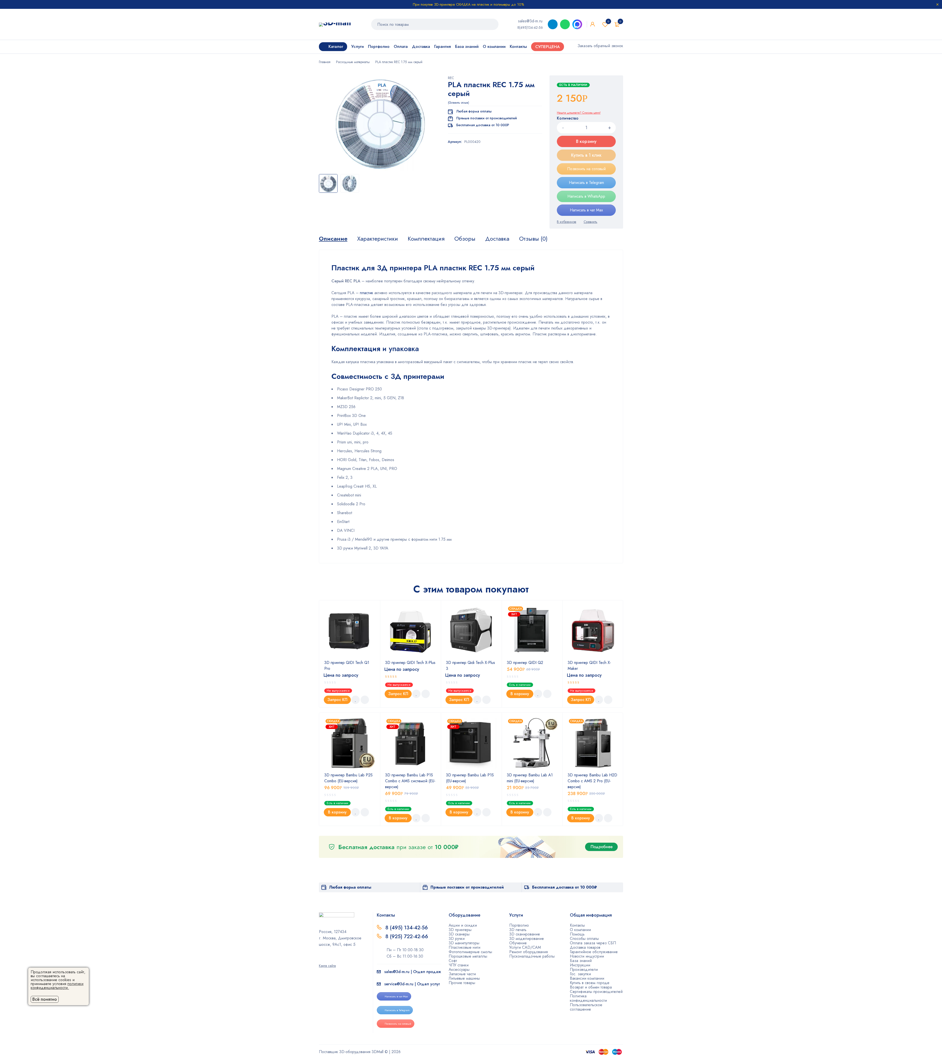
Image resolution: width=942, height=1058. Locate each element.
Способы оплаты (584, 938)
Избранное (608, 21)
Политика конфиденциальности (588, 998)
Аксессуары (459, 969)
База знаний (581, 960)
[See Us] (328, 958)
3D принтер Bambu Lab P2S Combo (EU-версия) (348, 778)
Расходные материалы (353, 61)
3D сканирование (524, 934)
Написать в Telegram (586, 182)
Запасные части (462, 974)
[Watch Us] (320, 958)
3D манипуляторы (464, 943)
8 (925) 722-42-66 (407, 936)
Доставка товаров (585, 947)
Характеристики (377, 238)
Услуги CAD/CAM (525, 947)
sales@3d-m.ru (530, 21)
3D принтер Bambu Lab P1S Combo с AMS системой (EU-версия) (410, 781)
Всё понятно (44, 999)
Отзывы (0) (533, 238)
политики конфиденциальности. (57, 985)
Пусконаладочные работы (532, 956)
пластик (366, 293)
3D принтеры (460, 930)
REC (451, 77)
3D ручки (457, 938)
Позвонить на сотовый (586, 169)
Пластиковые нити (464, 947)
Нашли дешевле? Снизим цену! (579, 112)
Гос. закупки (580, 974)
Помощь (577, 934)
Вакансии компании (587, 978)
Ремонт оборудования (528, 952)
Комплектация (426, 238)
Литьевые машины (464, 978)
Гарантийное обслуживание (594, 952)
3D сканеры (459, 934)
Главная (324, 61)
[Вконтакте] (336, 958)
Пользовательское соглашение (586, 1007)
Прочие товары (462, 983)
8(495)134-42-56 (530, 27)
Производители (584, 969)
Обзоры (464, 238)
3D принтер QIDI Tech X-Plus (410, 662)
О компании (580, 930)
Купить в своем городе (589, 983)
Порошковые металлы (468, 956)
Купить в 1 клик (586, 155)
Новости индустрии (587, 956)
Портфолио (519, 925)
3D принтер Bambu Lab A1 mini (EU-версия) (530, 778)
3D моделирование (526, 938)
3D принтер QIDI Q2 (525, 662)
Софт (453, 960)
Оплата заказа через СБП (593, 943)
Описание (333, 238)
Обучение (518, 943)
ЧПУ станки (459, 965)
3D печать (517, 930)
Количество (567, 118)
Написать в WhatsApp (586, 196)
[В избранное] (566, 221)
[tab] (333, 238)
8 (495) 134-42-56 (406, 927)
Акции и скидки (463, 925)
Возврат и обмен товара (591, 987)
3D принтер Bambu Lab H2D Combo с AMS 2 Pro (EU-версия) (592, 781)
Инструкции (580, 965)
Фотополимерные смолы (470, 952)
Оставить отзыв (458, 102)
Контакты (577, 925)
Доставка (497, 238)
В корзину (586, 141)
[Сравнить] (590, 222)
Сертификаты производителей (596, 991)
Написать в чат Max (586, 210)
